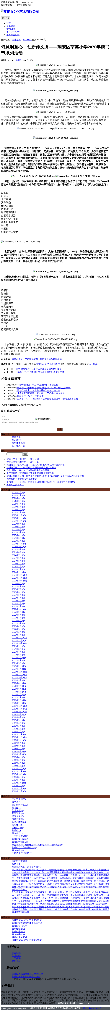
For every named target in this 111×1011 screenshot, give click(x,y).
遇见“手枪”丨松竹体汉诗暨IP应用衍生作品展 (27, 470)
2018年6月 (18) (19, 751)
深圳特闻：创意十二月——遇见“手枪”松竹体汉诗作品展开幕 (35, 465)
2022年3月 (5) (18, 629)
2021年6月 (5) (18, 655)
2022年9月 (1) (18, 612)
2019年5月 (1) (18, 720)
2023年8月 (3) (18, 586)
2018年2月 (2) (18, 763)
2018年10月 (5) (19, 740)
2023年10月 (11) (19, 581)
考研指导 (16, 961)
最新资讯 (10, 26)
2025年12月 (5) (19, 515)
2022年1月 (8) (18, 635)
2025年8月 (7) (18, 526)
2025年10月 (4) (19, 521)
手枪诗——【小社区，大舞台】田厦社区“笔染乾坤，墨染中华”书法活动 (41, 482)
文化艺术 (19, 799)
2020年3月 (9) (18, 697)
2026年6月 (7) (18, 498)
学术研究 (10, 29)
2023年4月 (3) (18, 598)
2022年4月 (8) (18, 626)
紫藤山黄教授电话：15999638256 (27, 974)
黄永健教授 (49, 359)
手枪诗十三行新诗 (22, 853)
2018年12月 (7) (19, 734)
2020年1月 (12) (19, 703)
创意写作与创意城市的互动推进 (21, 479)
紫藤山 (16, 830)
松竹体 (17, 825)
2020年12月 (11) (19, 672)
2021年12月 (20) (19, 637)
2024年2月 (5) (18, 569)
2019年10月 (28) (19, 711)
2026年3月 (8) (18, 507)
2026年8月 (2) (18, 492)
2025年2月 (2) (18, 541)
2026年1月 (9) (18, 512)
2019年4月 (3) (18, 723)
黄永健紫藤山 (18, 929)
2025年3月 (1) (18, 538)
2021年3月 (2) (18, 663)
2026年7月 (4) (18, 495)
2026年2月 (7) (18, 509)
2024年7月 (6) (18, 555)
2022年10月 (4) (19, 609)
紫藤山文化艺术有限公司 (48, 364)
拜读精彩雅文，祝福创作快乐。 (27, 867)
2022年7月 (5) (18, 618)
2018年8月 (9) (18, 746)
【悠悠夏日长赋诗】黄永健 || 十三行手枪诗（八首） (42, 393)
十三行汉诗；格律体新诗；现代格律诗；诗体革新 (37, 845)
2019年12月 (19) (19, 706)
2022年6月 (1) (18, 620)
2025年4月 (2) (18, 535)
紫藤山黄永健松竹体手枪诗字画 (27, 923)
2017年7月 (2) (18, 780)
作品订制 (16, 953)
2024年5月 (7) (18, 561)
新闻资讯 (18, 813)
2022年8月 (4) (18, 615)
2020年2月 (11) (19, 700)
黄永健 (17, 833)
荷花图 (16, 808)
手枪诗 (58, 359)
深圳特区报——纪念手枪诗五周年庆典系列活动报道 (31, 467)
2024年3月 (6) (18, 566)
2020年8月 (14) (19, 683)
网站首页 (16, 39)
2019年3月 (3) (18, 726)
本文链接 (93, 364)
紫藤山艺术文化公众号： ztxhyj (27, 976)
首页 (8, 23)
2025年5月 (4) (18, 532)
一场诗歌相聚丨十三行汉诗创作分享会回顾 (37, 385)
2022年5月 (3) (18, 623)
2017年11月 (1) (19, 771)
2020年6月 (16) (19, 689)
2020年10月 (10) (19, 677)
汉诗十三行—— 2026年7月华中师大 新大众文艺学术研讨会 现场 (47, 399)
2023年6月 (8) (18, 592)
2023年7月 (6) (18, 589)
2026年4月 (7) (18, 504)
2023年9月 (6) (18, 583)
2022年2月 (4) (18, 632)
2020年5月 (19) (19, 692)
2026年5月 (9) (18, 501)
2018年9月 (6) (18, 743)
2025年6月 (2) (18, 529)
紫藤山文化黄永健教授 (24, 847)
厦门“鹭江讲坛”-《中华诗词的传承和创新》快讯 (39, 369)
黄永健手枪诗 (18, 934)
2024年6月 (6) (18, 558)
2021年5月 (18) (19, 657)
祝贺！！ (16, 864)
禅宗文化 (18, 816)
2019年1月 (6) (18, 731)
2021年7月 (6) (18, 652)
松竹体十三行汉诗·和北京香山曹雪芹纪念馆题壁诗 (40, 372)
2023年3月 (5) (18, 600)
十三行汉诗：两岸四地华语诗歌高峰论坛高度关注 (30, 473)
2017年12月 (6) (19, 768)
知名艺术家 (19, 822)
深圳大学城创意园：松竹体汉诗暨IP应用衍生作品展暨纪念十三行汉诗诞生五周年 (45, 476)
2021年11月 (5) (19, 640)
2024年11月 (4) (19, 544)
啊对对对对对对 (19, 861)
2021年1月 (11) (19, 669)
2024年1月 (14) (19, 572)
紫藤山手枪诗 (18, 931)
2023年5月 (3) (18, 595)
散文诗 (16, 802)
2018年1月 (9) (18, 766)
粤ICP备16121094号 (92, 1008)
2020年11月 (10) (19, 674)
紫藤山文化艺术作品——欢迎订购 (22, 459)
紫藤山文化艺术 (19, 926)
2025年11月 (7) (19, 518)
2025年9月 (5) (18, 524)
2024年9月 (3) (18, 549)
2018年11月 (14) (19, 737)
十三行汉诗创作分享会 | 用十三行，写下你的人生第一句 (44, 387)
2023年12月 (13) (19, 575)
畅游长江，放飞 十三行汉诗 (30, 396)
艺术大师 (18, 810)
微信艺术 (18, 819)
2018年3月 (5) (18, 760)
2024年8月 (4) (18, 552)
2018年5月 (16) (19, 754)
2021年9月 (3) (18, 646)
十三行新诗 (28, 359)
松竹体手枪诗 (12, 32)
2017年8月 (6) (18, 777)
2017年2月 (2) (18, 785)
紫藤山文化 (17, 359)
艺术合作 (16, 955)
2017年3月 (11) (19, 783)
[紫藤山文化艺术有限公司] (20, 11)
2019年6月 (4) (18, 717)
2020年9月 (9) (18, 680)
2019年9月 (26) (19, 714)
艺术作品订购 (12, 34)
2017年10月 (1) (19, 774)
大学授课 (16, 958)
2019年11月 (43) (19, 709)
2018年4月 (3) (18, 757)
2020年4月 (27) (19, 694)
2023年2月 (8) (18, 603)
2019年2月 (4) (18, 729)
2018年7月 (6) (18, 748)
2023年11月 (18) (19, 578)
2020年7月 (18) (19, 686)
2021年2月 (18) (19, 666)
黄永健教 (18, 850)
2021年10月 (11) (19, 643)
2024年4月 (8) (18, 563)
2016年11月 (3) (19, 791)
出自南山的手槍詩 (15, 484)
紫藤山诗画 (39, 359)
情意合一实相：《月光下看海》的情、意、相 (38, 390)
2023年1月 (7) (18, 606)
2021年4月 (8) (18, 660)
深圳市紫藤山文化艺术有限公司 (27, 920)
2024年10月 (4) (19, 546)
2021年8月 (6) (18, 649)
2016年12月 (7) (19, 788)
